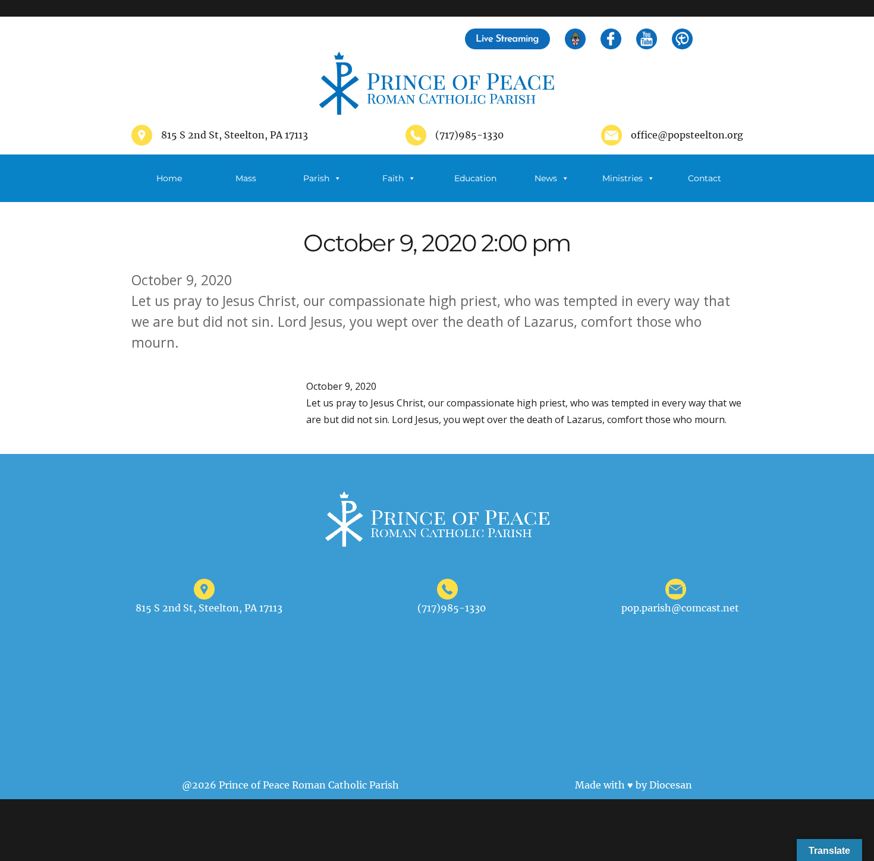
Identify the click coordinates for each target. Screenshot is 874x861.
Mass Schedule (240, 187)
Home (169, 178)
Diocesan (670, 785)
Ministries (622, 178)
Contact (704, 178)
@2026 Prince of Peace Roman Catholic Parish (290, 785)
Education (475, 178)
